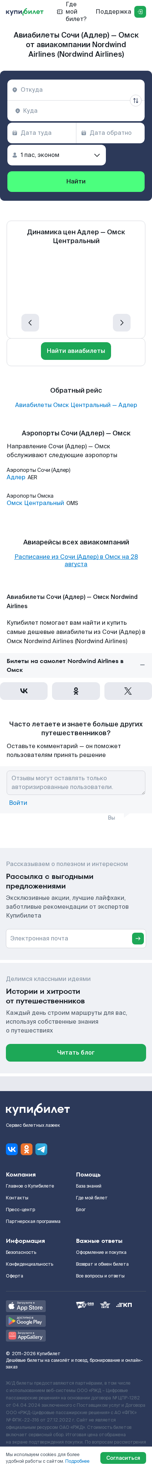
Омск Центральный (35, 503)
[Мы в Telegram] (41, 1149)
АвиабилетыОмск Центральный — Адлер (76, 405)
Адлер (16, 477)
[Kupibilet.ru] (25, 12)
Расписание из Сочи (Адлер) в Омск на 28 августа (76, 560)
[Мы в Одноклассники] (26, 1149)
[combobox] (76, 90)
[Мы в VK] (12, 1149)
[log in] (140, 12)
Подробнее (77, 1461)
